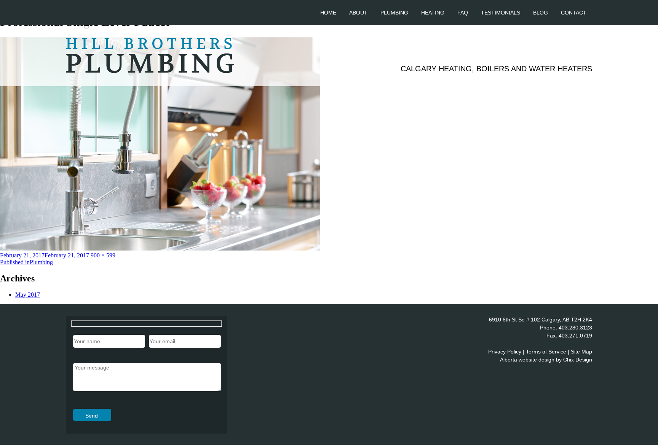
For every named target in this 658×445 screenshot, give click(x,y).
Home (328, 13)
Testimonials (500, 13)
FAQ (462, 13)
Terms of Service (546, 352)
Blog (540, 13)
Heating (432, 13)
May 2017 (27, 294)
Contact (573, 13)
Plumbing (394, 13)
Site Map (581, 352)
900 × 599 (103, 255)
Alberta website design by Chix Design (546, 360)
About (358, 13)
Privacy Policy (504, 352)
